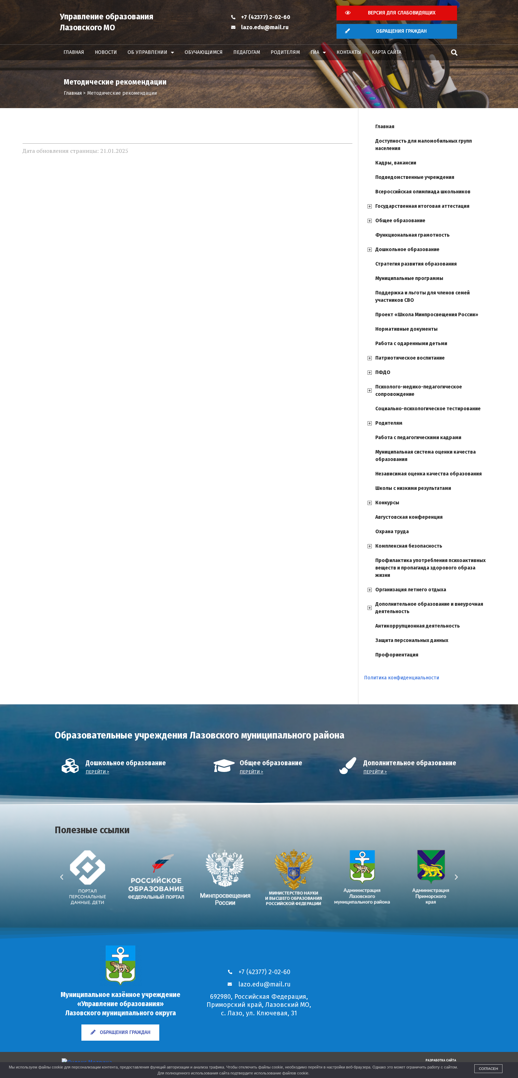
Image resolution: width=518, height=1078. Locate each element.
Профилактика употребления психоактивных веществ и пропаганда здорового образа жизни (430, 567)
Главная (73, 52)
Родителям (285, 52)
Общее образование (400, 221)
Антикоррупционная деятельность (417, 626)
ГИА (314, 52)
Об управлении (147, 52)
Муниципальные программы (409, 278)
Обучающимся (204, 52)
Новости (106, 52)
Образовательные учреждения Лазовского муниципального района (200, 735)
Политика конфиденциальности (401, 678)
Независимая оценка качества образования (428, 474)
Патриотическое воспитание (410, 358)
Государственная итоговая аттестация (422, 206)
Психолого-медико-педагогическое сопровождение (418, 390)
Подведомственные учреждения (414, 177)
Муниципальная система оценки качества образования (425, 455)
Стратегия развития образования (416, 264)
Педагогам (246, 52)
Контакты (349, 52)
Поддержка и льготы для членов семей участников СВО (422, 296)
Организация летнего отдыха (410, 590)
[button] (454, 52)
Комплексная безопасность (408, 546)
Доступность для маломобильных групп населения (423, 144)
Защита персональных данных (411, 640)
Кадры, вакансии (395, 163)
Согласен (488, 1069)
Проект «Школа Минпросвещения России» (426, 315)
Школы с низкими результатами (413, 488)
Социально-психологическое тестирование (428, 409)
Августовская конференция (409, 517)
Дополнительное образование (409, 763)
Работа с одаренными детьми (411, 344)
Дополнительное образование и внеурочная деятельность (429, 608)
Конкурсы (387, 503)
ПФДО (382, 372)
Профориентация (396, 655)
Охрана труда (392, 532)
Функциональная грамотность (412, 235)
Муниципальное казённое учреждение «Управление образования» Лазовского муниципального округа (120, 1003)
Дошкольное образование (407, 250)
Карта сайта (386, 52)
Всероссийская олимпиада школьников (422, 192)
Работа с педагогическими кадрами (418, 438)
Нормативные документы (406, 329)
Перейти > (97, 771)
